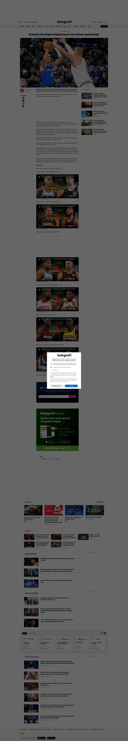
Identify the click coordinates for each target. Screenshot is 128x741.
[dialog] (64, 370)
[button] (64, 370)
